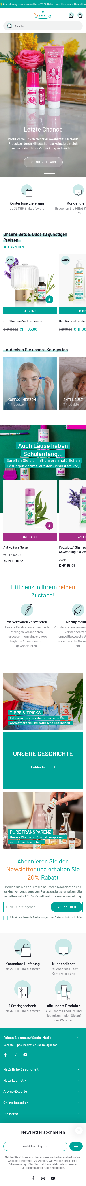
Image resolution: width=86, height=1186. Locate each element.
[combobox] (38, 25)
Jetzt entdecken (48, 162)
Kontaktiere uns (63, 973)
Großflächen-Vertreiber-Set (23, 321)
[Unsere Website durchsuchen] (9, 25)
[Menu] (6, 15)
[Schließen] (76, 25)
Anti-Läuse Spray (15, 547)
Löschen (67, 26)
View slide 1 (36, 171)
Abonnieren (67, 907)
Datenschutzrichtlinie (68, 917)
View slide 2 (49, 171)
